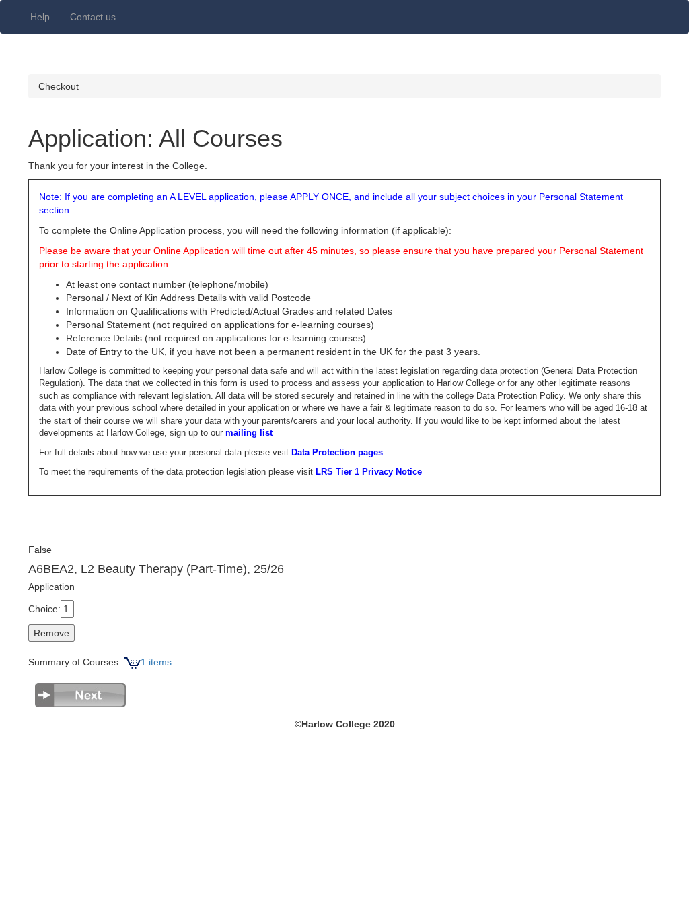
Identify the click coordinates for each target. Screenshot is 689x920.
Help (40, 16)
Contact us (93, 16)
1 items (156, 662)
